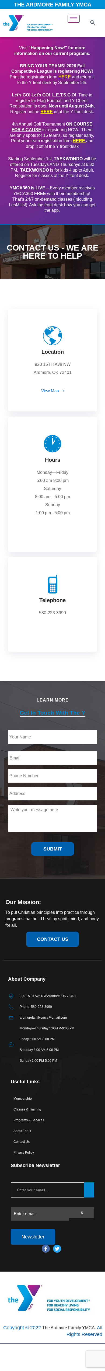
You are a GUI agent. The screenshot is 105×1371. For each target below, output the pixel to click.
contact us (52, 939)
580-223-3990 (52, 612)
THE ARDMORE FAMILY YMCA (52, 5)
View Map (50, 391)
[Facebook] (46, 1249)
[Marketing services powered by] (52, 1343)
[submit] (89, 1190)
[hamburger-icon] (74, 19)
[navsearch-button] (92, 23)
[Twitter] (57, 1249)
